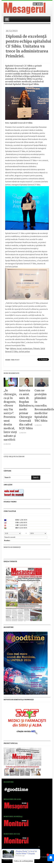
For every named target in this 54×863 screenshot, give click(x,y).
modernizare (27, 348)
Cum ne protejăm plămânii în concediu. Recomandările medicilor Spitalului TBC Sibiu (42, 405)
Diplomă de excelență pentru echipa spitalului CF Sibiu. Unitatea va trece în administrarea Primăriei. (28, 46)
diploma (13, 348)
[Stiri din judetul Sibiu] (24, 7)
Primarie (36, 348)
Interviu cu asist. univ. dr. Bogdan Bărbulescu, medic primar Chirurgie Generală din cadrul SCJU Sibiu (26, 409)
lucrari (19, 348)
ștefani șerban (24, 351)
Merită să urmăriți (12, 547)
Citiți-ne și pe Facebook (14, 456)
